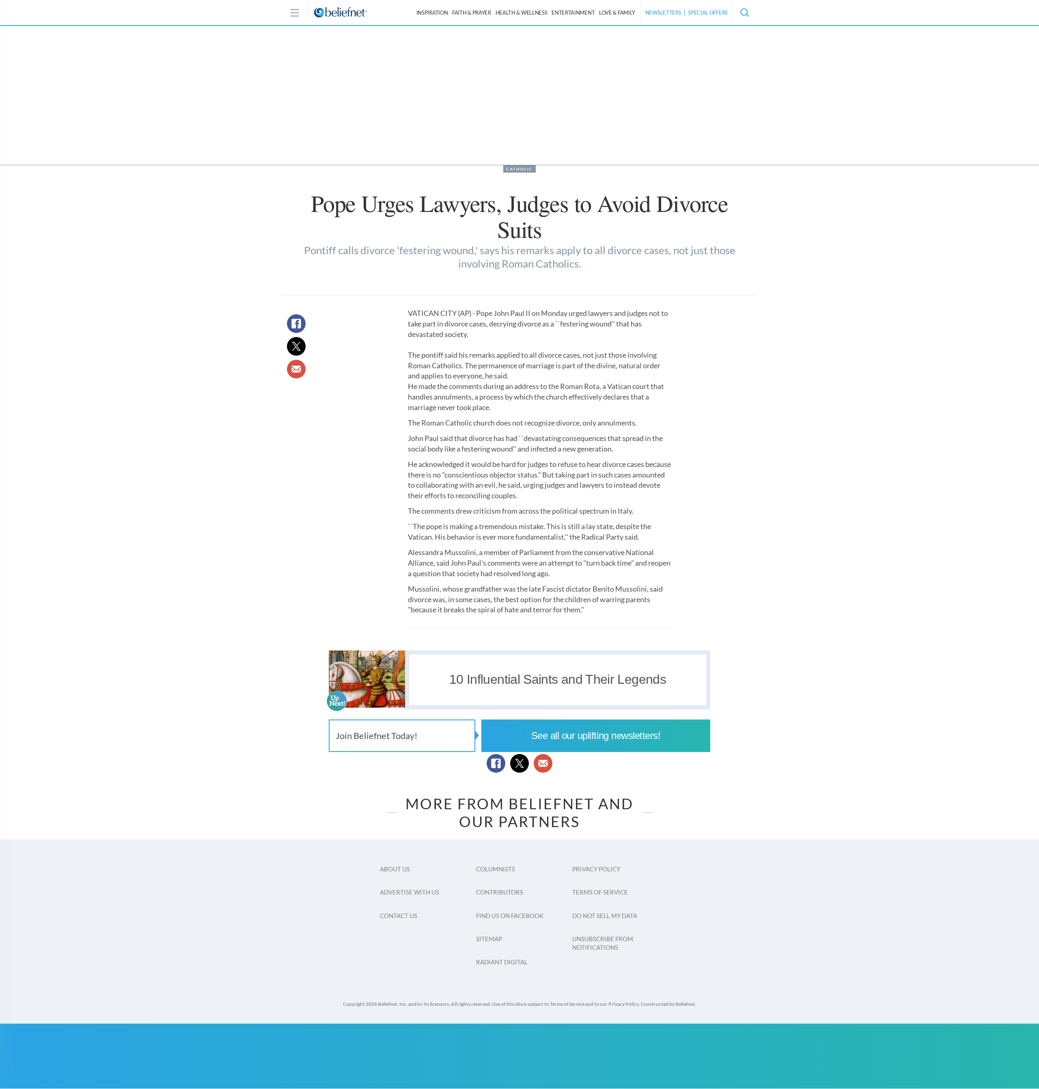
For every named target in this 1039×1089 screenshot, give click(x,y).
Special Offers (708, 12)
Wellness (522, 12)
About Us (395, 869)
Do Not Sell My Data (604, 915)
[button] (744, 12)
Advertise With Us (409, 892)
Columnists (495, 869)
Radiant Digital (502, 962)
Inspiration (432, 12)
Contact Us (398, 915)
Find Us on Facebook (509, 915)
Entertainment (573, 12)
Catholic (519, 168)
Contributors (499, 892)
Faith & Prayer (471, 12)
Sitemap (489, 938)
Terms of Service (600, 892)
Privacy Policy (596, 869)
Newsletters (663, 12)
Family (617, 12)
